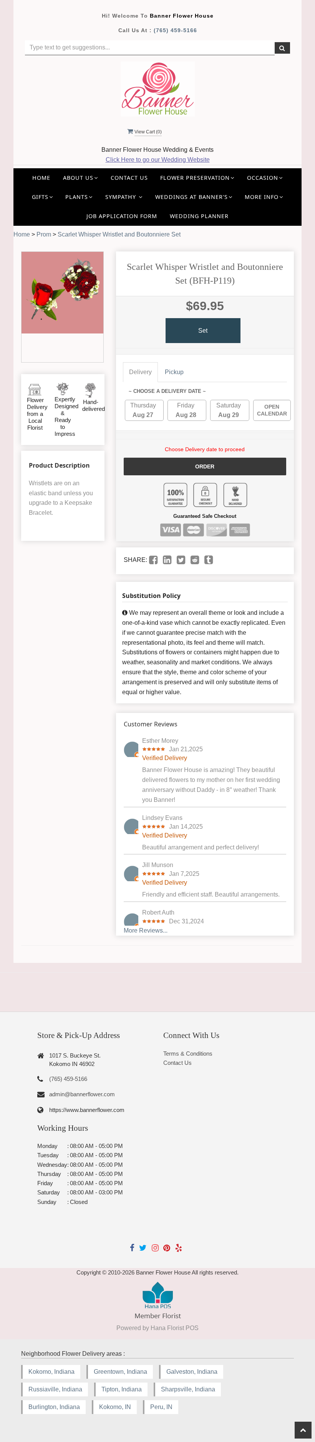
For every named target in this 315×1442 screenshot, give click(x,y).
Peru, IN (161, 1407)
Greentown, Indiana (120, 1371)
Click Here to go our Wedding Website (158, 159)
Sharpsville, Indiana (188, 1389)
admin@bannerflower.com (82, 1094)
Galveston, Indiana (191, 1371)
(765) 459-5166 (175, 30)
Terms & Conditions (187, 1053)
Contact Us (129, 177)
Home (41, 177)
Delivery (140, 372)
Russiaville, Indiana (55, 1389)
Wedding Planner (199, 216)
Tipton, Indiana (121, 1389)
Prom (43, 234)
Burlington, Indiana (54, 1407)
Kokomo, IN (115, 1407)
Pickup (174, 372)
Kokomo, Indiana (51, 1371)
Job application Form (121, 216)
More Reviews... (145, 930)
